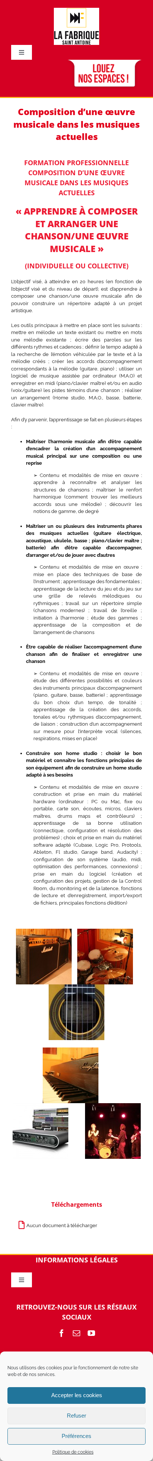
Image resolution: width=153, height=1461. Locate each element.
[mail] (76, 1333)
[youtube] (91, 1333)
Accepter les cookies (76, 1395)
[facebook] (61, 1333)
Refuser (76, 1415)
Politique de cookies (73, 1452)
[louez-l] (104, 62)
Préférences (76, 1436)
